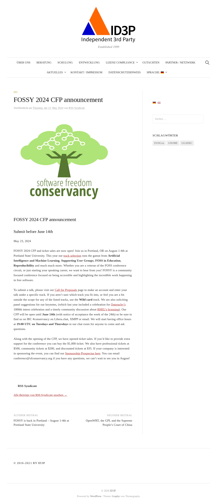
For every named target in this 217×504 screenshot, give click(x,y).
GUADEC (187, 143)
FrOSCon (159, 143)
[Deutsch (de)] (154, 102)
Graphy (116, 496)
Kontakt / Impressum (86, 72)
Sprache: (154, 72)
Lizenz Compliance (120, 62)
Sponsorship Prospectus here (82, 353)
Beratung (43, 62)
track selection (72, 255)
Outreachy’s (118, 304)
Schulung (65, 62)
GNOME (172, 143)
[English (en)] (159, 102)
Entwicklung (89, 62)
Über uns (23, 62)
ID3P (113, 490)
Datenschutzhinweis (124, 72)
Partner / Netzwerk (180, 62)
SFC (16, 92)
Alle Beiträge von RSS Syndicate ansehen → (40, 395)
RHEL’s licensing (108, 309)
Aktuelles (55, 72)
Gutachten (150, 62)
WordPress (95, 496)
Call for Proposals (66, 290)
